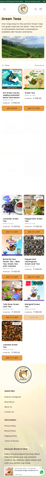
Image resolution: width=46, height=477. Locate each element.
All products (9, 402)
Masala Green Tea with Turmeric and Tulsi (34, 140)
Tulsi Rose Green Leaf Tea (11, 305)
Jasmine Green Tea (10, 346)
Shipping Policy (10, 436)
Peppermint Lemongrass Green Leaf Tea (32, 261)
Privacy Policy (10, 426)
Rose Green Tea (32, 181)
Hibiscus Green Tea (10, 182)
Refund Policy (10, 431)
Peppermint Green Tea (34, 220)
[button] (4, 9)
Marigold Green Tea (32, 305)
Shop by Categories (12, 397)
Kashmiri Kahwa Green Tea (11, 139)
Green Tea (30, 93)
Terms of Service (11, 441)
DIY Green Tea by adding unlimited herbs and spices (11, 95)
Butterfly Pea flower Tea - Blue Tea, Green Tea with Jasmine (11, 262)
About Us (8, 407)
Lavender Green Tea (10, 220)
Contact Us (9, 412)
